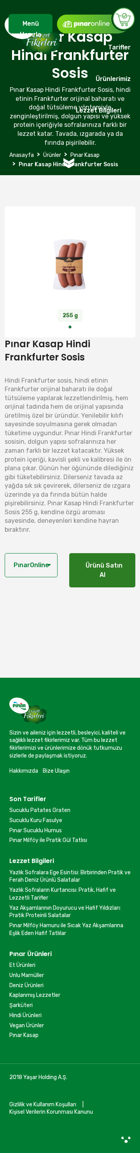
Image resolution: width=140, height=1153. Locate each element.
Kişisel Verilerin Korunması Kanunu (51, 1112)
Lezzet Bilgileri (98, 110)
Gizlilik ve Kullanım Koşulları (42, 1104)
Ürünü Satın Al (102, 570)
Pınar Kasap (23, 1035)
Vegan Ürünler (26, 1025)
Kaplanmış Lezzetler (34, 995)
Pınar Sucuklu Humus (35, 830)
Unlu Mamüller (26, 975)
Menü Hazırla (30, 26)
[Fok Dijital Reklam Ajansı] (126, 1139)
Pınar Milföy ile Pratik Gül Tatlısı (48, 840)
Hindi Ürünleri (25, 1015)
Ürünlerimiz (113, 79)
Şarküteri (21, 1005)
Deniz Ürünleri (26, 985)
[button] (70, 327)
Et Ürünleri (22, 965)
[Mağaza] (95, 20)
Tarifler (119, 47)
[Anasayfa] (32, 69)
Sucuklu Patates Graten (39, 810)
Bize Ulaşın (56, 771)
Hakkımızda (23, 771)
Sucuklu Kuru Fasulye (35, 820)
